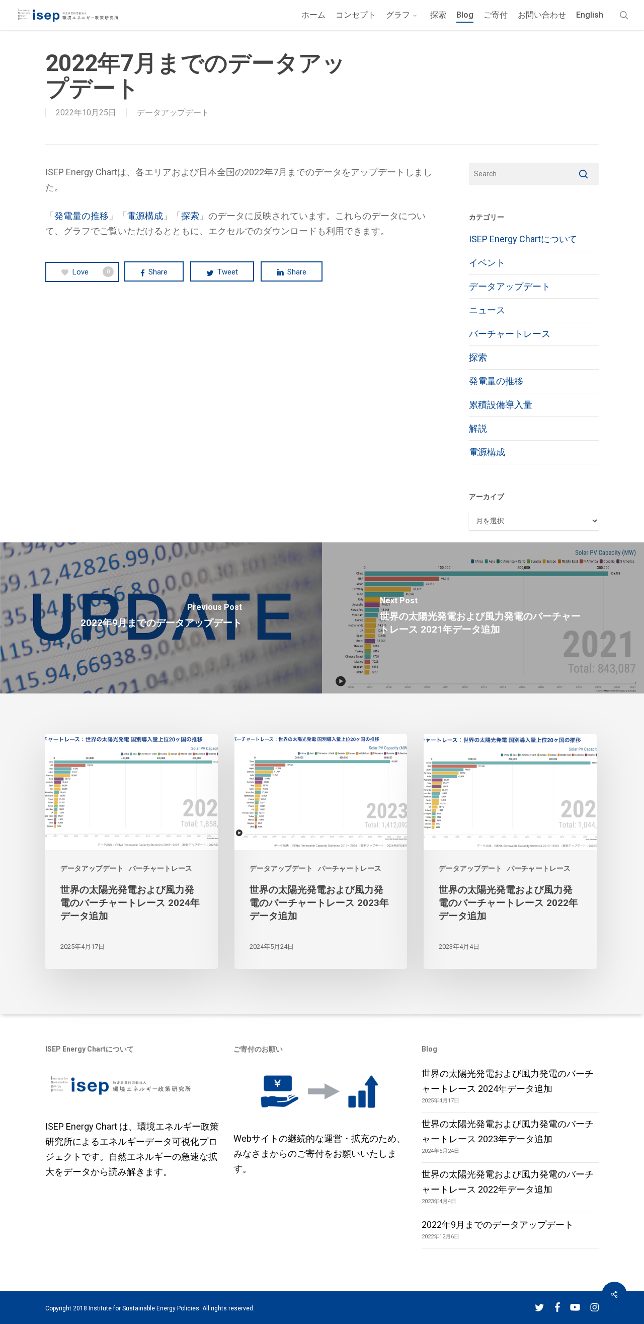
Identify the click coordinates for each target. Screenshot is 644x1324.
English (589, 15)
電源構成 (145, 216)
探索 (190, 216)
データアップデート (173, 112)
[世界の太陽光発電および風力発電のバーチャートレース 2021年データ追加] (483, 617)
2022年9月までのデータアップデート (498, 1224)
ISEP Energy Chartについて (523, 239)
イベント (487, 262)
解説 (478, 428)
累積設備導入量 (500, 404)
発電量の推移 (81, 216)
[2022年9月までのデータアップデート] (161, 617)
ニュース (487, 310)
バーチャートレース (509, 333)
